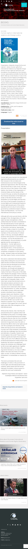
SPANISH (23, 1)
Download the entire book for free (13, 122)
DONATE (24, 4)
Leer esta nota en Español (21, 380)
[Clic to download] (9, 50)
